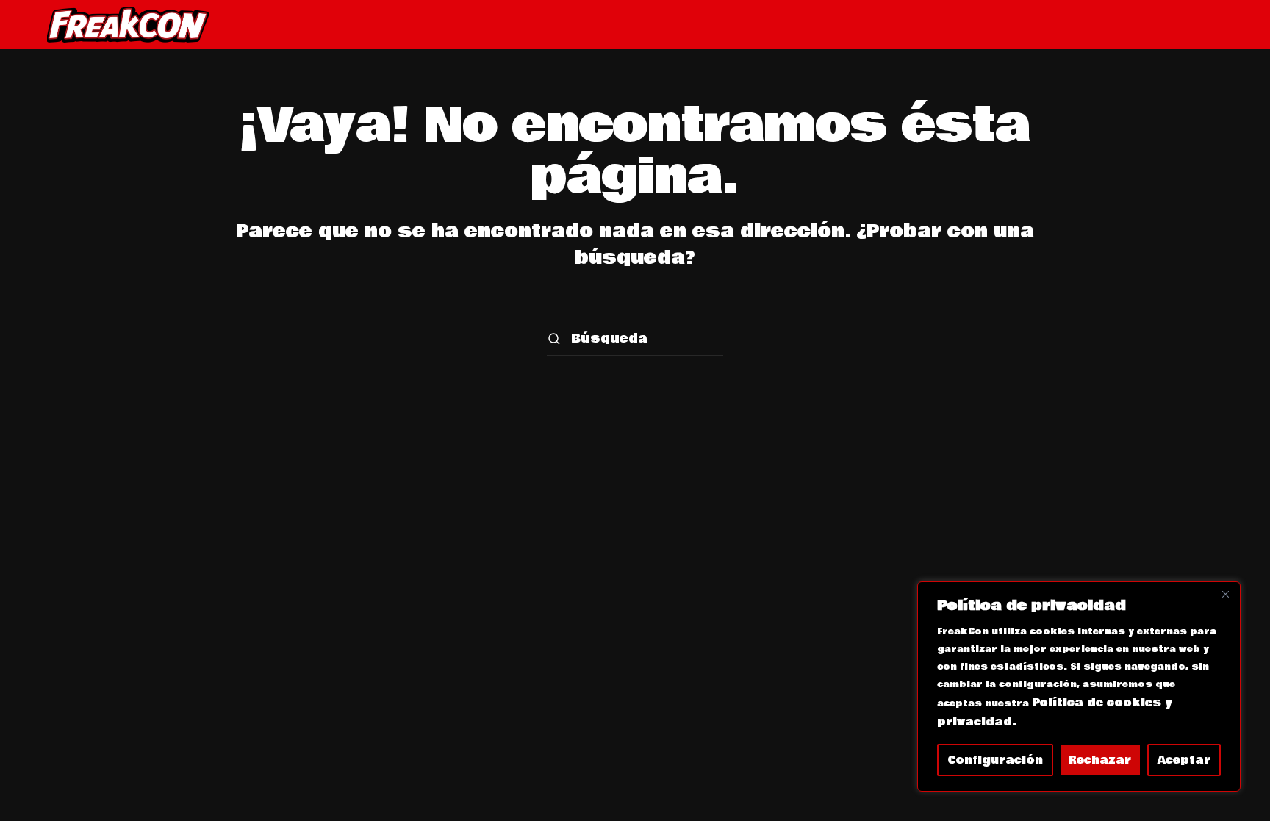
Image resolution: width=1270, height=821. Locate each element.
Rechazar (1100, 760)
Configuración (995, 760)
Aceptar (1184, 760)
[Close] (1225, 594)
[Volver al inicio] (128, 24)
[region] (1079, 686)
